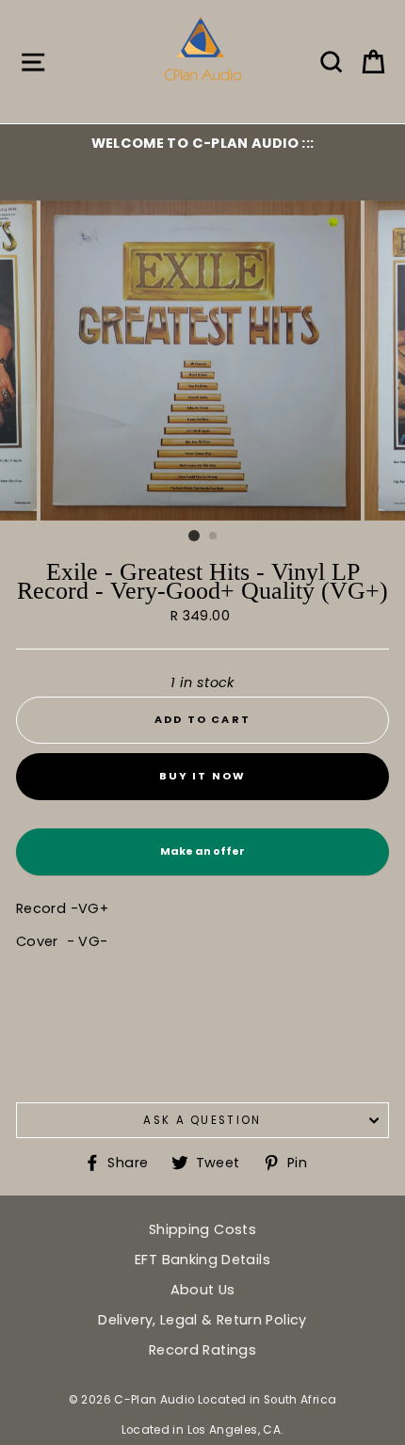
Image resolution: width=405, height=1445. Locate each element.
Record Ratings (202, 1350)
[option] (202, 143)
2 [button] (214, 536)
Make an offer (202, 859)
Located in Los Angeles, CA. (203, 1429)
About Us (202, 1289)
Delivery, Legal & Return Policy (202, 1319)
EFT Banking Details (202, 1259)
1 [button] (194, 535)
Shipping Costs (202, 1229)
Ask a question (202, 1120)
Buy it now (203, 775)
